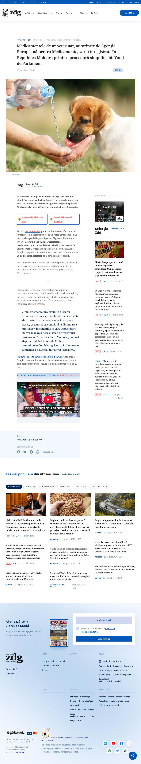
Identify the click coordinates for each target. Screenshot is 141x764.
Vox (92, 716)
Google (109, 751)
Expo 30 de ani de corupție (82, 709)
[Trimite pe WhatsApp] (38, 452)
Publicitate (11, 673)
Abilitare (74, 696)
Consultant (104, 679)
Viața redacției (105, 670)
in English (122, 2)
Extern (56, 665)
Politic (106, 281)
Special (69, 13)
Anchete (74, 716)
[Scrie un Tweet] (25, 452)
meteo (81, 487)
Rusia (31, 487)
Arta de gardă (105, 674)
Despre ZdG (110, 2)
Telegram (105, 743)
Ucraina (48, 487)
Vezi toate (117, 228)
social (118, 681)
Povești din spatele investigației (114, 701)
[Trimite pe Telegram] (31, 452)
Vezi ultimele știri (70, 474)
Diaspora (117, 666)
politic (110, 681)
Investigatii (44, 13)
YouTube (113, 743)
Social (105, 351)
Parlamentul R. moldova (29, 440)
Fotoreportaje (86, 701)
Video (59, 13)
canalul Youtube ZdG (67, 375)
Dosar (111, 696)
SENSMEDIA (20, 752)
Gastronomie (120, 670)
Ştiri (29, 13)
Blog (82, 13)
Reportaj (84, 716)
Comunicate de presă (57, 585)
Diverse (44, 670)
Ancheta (102, 696)
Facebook (121, 743)
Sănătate (117, 661)
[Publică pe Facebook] (19, 452)
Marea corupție (123, 696)
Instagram (129, 743)
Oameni (73, 701)
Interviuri (74, 705)
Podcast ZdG (105, 666)
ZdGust (94, 13)
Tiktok (125, 751)
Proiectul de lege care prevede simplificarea (39, 356)
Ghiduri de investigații (109, 705)
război (65, 487)
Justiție (106, 394)
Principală (21, 40)
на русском (134, 2)
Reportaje (85, 696)
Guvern (14, 487)
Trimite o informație (95, 2)
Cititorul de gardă (122, 674)
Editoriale (128, 666)
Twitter (117, 751)
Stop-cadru (75, 720)
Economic (38, 40)
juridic (102, 681)
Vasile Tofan (99, 487)
